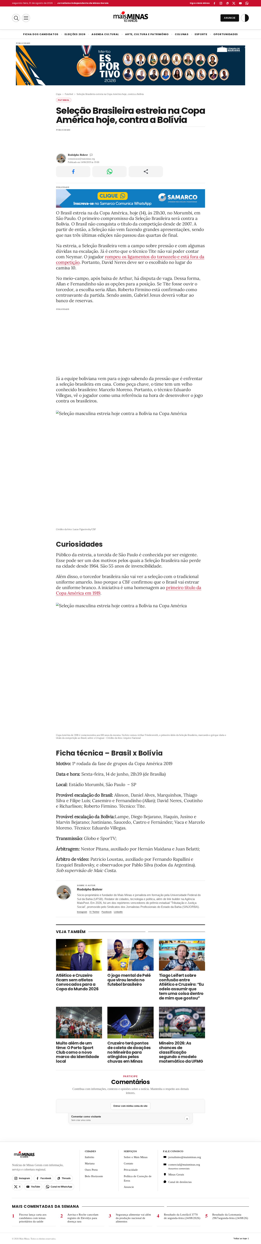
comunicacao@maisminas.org (81, 158)
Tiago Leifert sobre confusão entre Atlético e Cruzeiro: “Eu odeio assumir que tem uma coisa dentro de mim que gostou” (181, 986)
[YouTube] (240, 3)
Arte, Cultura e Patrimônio (147, 34)
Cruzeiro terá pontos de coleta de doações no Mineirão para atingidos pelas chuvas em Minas (129, 1052)
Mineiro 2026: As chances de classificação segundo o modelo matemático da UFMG (181, 1052)
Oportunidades (225, 34)
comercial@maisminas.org (184, 1164)
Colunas (182, 34)
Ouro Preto (91, 1169)
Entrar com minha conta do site (130, 1106)
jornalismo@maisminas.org (182, 1157)
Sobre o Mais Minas (136, 1157)
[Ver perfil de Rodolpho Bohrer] (64, 892)
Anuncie (129, 1186)
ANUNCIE (230, 18)
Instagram (82, 912)
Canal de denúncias (180, 1181)
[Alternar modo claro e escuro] (245, 18)
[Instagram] (221, 3)
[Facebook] (214, 3)
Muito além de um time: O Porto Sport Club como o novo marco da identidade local (77, 1052)
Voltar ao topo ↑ (241, 1238)
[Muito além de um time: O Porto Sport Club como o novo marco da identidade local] (79, 1022)
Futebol (69, 94)
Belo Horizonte (94, 1176)
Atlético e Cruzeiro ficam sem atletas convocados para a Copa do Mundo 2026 (77, 982)
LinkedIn (118, 912)
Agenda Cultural (105, 34)
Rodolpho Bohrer (78, 155)
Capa (58, 94)
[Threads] (227, 3)
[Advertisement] (130, 140)
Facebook (107, 912)
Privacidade (131, 1169)
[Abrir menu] (26, 18)
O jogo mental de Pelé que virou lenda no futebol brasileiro (129, 980)
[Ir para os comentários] (91, 155)
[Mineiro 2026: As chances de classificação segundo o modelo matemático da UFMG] (182, 1022)
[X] (234, 3)
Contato (128, 1163)
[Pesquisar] (16, 18)
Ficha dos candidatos (40, 34)
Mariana (90, 1163)
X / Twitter (94, 912)
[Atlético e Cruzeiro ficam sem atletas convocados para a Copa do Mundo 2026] (79, 955)
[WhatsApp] (247, 3)
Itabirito (89, 1157)
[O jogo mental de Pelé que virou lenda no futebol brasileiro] (130, 955)
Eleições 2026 (75, 34)
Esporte (201, 34)
